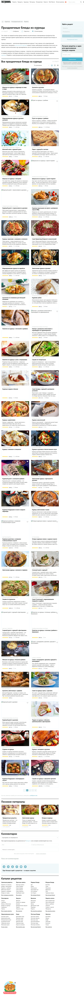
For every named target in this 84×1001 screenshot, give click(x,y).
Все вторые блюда (50, 895)
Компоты (48, 923)
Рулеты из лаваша (20, 902)
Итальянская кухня (6, 920)
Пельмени (48, 888)
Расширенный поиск (72, 39)
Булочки (33, 902)
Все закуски (19, 911)
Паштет (18, 907)
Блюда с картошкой (6, 886)
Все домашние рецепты (7, 895)
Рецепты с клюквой (6, 891)
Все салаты (19, 895)
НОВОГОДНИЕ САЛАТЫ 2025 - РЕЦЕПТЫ (11, 147)
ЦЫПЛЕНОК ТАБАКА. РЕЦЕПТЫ (38, 85)
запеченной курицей (21, 45)
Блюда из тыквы (5, 893)
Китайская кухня (5, 921)
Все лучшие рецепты (6, 911)
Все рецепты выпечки (36, 911)
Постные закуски (35, 918)
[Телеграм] (4, 866)
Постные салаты (35, 916)
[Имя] (15, 844)
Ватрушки (33, 900)
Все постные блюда (36, 927)
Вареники (48, 889)
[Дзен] (25, 866)
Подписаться (72, 59)
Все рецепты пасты (50, 911)
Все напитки (49, 927)
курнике (3, 55)
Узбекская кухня (5, 923)
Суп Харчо (33, 893)
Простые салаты (20, 884)
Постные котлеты (35, 924)
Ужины (3, 909)
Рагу (47, 891)
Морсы (47, 918)
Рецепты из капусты (6, 884)
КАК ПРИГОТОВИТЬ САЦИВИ (38, 357)
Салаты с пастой (50, 907)
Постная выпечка (35, 921)
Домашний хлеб (35, 905)
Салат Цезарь (19, 888)
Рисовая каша (19, 920)
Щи (32, 884)
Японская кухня (5, 924)
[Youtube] (21, 866)
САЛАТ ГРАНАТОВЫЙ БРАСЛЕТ (38, 237)
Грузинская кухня (5, 918)
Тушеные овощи (50, 893)
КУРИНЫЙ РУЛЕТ (6, 476)
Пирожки (33, 907)
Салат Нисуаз (19, 889)
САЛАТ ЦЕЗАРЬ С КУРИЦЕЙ (38, 387)
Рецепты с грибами (6, 888)
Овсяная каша (19, 918)
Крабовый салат (20, 893)
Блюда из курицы (5, 905)
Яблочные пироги (5, 889)
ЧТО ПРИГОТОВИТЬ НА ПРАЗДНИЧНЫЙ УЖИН (12, 116)
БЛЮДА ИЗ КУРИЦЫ (6, 418)
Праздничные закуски (21, 905)
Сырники (3, 902)
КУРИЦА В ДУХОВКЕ (36, 266)
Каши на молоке (20, 924)
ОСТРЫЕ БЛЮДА (35, 537)
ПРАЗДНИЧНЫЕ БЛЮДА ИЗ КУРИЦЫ (10, 85)
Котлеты (48, 884)
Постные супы (34, 920)
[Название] (72, 28)
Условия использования (41, 853)
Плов (47, 886)
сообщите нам (33, 795)
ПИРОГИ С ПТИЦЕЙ (36, 147)
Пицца (3, 900)
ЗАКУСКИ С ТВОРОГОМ (7, 628)
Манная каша (19, 921)
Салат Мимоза (19, 891)
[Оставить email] (72, 55)
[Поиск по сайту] (75, 2)
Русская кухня (5, 916)
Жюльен (18, 900)
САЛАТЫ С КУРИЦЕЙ (36, 657)
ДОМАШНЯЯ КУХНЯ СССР (7, 747)
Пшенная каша (20, 923)
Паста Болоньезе (50, 902)
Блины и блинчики (6, 904)
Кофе (47, 920)
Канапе (18, 904)
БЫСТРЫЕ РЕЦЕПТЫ (6, 537)
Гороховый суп (34, 889)
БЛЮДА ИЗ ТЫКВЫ (36, 507)
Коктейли (48, 916)
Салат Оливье (19, 886)
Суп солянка (34, 891)
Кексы (32, 904)
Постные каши (34, 923)
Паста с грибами (50, 904)
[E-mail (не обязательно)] (45, 844)
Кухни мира (4, 927)
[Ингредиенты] (72, 31)
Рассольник (34, 888)
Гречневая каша (20, 916)
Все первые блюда (35, 895)
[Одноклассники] (12, 866)
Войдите (28, 841)
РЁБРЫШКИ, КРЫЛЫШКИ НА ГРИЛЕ (39, 206)
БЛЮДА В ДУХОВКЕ (6, 266)
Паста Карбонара (50, 900)
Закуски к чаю (19, 909)
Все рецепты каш (20, 927)
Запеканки (4, 907)
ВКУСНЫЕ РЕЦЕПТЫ (6, 688)
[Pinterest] (17, 866)
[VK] (8, 866)
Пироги (33, 909)
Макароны (48, 909)
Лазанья (48, 905)
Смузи (47, 924)
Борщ (32, 886)
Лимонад (48, 921)
